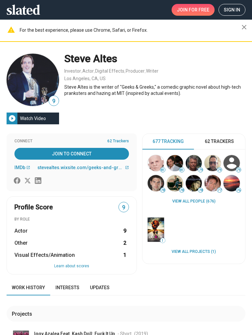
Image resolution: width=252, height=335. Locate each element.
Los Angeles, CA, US (85, 78)
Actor (88, 71)
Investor (72, 71)
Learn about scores (71, 266)
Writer (152, 71)
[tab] (168, 142)
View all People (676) (194, 201)
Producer (135, 71)
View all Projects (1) (194, 251)
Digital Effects (109, 71)
